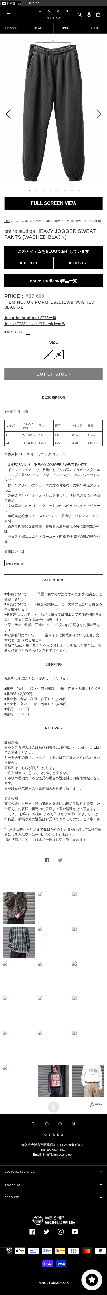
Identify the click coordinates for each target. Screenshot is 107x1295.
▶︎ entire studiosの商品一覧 (30, 317)
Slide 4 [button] (51, 190)
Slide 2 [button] (36, 190)
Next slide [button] (100, 115)
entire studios (14, 563)
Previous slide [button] (7, 115)
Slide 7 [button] (72, 190)
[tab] (29, 189)
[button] (18, 908)
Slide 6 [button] (65, 190)
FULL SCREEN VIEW (53, 203)
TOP (7, 221)
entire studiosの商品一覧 (53, 280)
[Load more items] (53, 1107)
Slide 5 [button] (58, 190)
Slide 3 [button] (44, 190)
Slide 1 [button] (29, 190)
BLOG (29, 263)
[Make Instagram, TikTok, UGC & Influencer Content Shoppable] (96, 1105)
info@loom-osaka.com (58, 1154)
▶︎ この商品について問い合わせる (34, 323)
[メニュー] (8, 14)
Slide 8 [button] (79, 190)
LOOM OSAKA (59, 1282)
